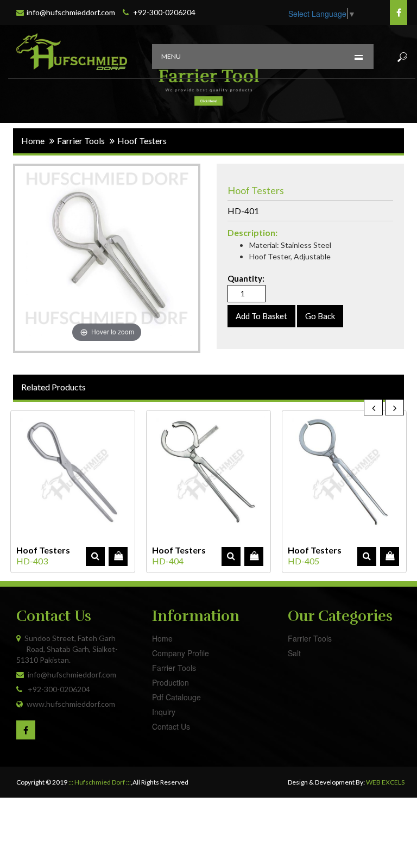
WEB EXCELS (385, 782)
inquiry (163, 711)
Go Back (320, 316)
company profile (180, 653)
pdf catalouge (176, 697)
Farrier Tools (310, 638)
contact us (171, 726)
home (33, 140)
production (170, 682)
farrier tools (174, 667)
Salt (294, 653)
